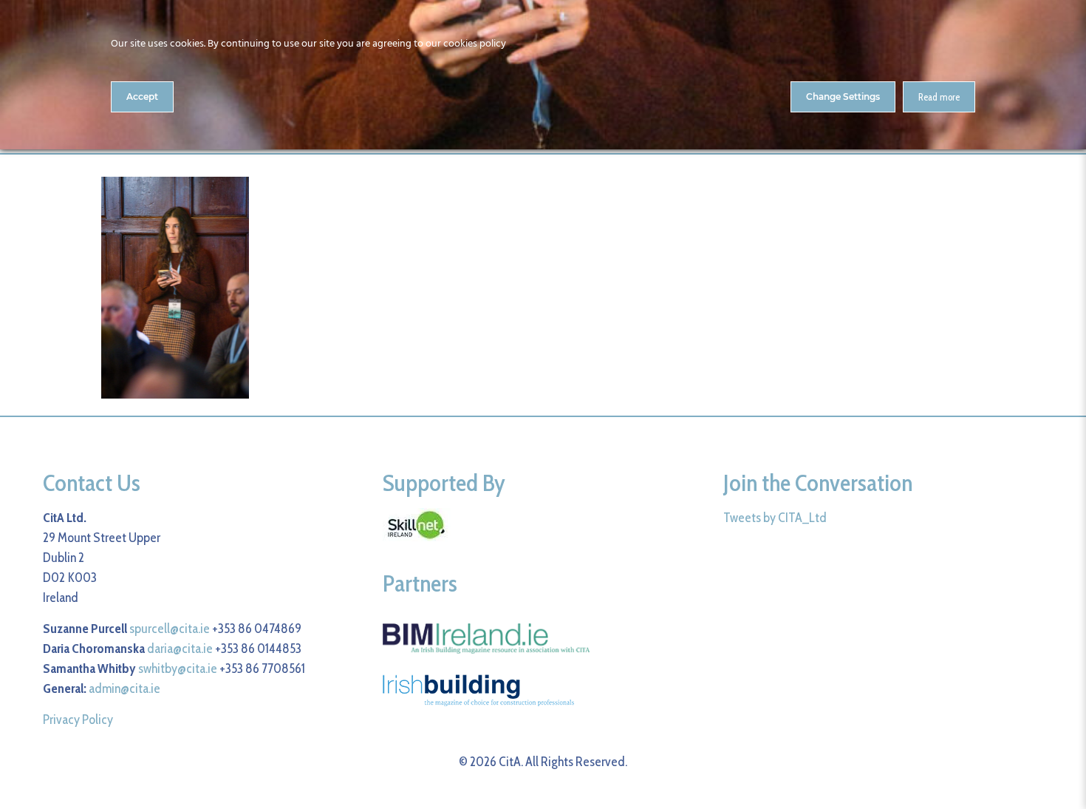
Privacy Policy (78, 719)
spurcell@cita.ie (169, 628)
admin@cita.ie (124, 688)
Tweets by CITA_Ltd (775, 518)
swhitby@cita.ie (177, 668)
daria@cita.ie (180, 648)
